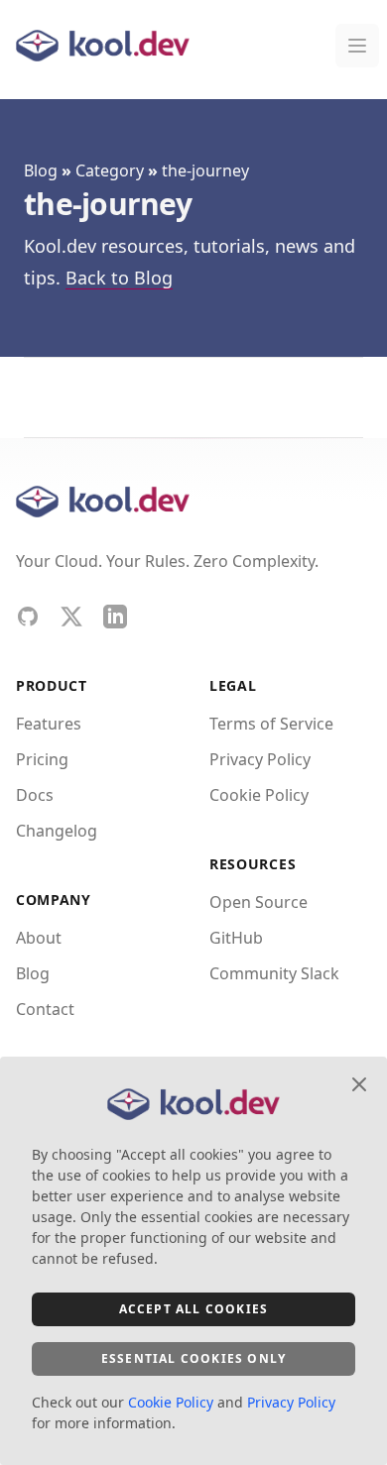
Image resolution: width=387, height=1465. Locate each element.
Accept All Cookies (194, 1308)
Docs (35, 795)
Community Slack (274, 973)
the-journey (205, 170)
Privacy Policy (260, 759)
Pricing (42, 759)
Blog (41, 170)
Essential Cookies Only (193, 1358)
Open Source (258, 902)
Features (48, 723)
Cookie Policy (259, 795)
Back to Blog (119, 277)
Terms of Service (271, 723)
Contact (45, 1009)
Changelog (56, 831)
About (39, 938)
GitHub (236, 938)
